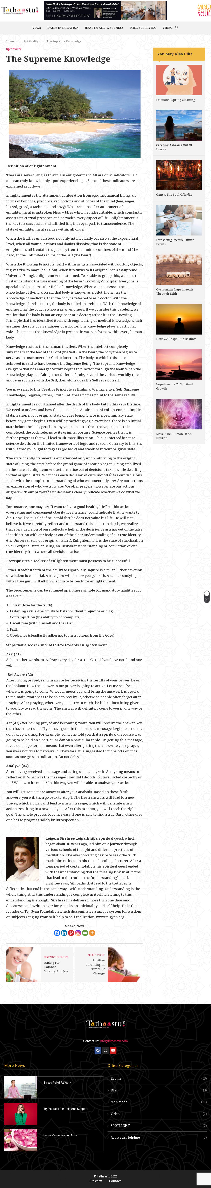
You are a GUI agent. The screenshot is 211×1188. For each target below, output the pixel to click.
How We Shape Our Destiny (176, 339)
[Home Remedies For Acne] (20, 1140)
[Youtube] (113, 1050)
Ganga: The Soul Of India (174, 194)
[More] (92, 933)
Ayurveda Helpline (159, 1137)
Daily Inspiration (63, 28)
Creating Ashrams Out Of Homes (174, 147)
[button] (207, 597)
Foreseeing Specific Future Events (175, 242)
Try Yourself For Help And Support (65, 1108)
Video (167, 28)
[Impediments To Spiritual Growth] (179, 364)
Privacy (96, 1181)
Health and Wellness (104, 28)
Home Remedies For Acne (60, 1135)
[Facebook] (57, 933)
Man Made (159, 1102)
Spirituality (31, 41)
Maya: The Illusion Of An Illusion (174, 436)
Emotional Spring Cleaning (175, 100)
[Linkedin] (64, 933)
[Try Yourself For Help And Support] (20, 1114)
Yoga (36, 28)
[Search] (177, 28)
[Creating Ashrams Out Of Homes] (179, 125)
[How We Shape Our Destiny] (179, 319)
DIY (159, 1090)
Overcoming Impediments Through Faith (174, 291)
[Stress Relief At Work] (20, 1087)
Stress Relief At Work (57, 1082)
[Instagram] (78, 933)
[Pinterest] (71, 933)
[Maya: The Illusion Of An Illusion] (179, 414)
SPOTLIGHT (159, 1126)
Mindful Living (143, 28)
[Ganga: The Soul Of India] (179, 175)
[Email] (85, 933)
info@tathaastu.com (114, 1041)
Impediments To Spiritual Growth (174, 386)
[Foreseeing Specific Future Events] (179, 220)
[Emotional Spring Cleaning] (179, 80)
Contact (115, 1181)
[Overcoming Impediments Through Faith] (179, 270)
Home (10, 41)
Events (159, 1078)
